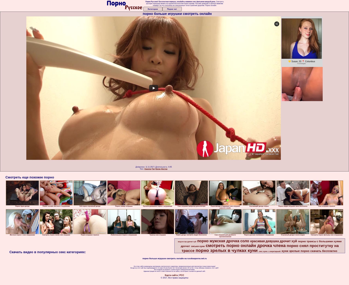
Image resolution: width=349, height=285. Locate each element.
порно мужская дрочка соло (223, 241)
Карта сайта (171, 275)
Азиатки (147, 169)
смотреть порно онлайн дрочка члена (246, 245)
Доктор (164, 169)
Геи (153, 169)
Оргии (158, 169)
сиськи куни (198, 246)
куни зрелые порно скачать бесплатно (309, 251)
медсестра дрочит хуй (187, 242)
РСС (181, 275)
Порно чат (172, 9)
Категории (153, 9)
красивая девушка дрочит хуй (273, 241)
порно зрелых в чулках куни (227, 250)
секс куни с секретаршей (270, 251)
